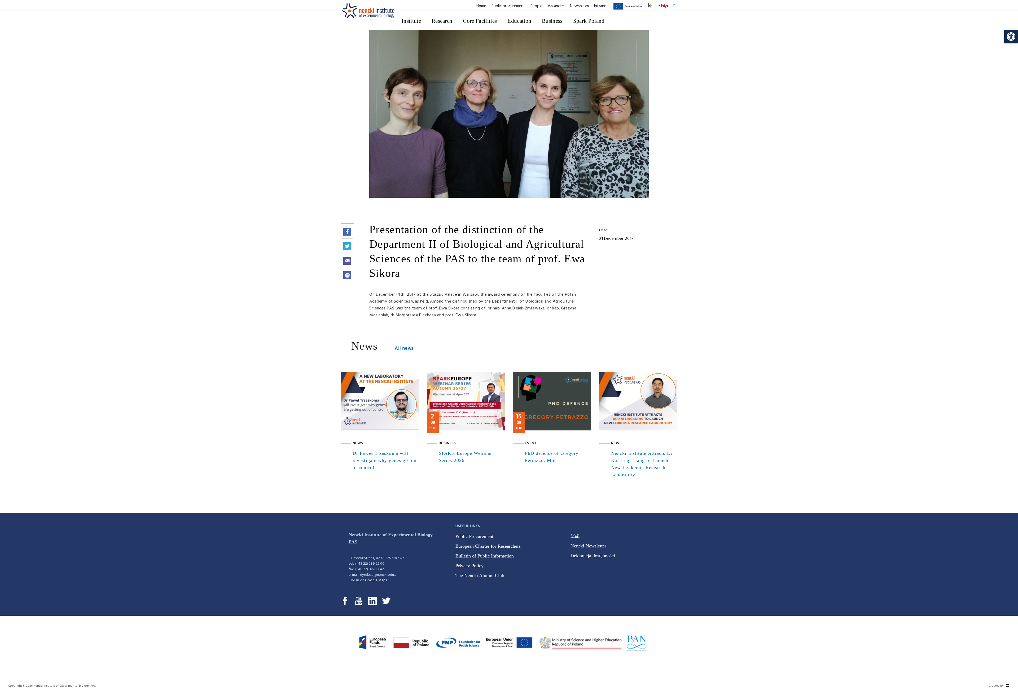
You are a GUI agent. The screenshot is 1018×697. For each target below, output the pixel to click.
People (536, 6)
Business (552, 21)
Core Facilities (480, 21)
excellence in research (652, 6)
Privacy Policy (469, 565)
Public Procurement (474, 536)
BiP (663, 9)
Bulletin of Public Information (484, 556)
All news (404, 348)
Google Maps (376, 580)
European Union (627, 9)
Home (481, 6)
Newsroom (579, 6)
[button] (1011, 36)
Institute (411, 21)
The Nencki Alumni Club (479, 575)
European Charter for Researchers (488, 546)
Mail (575, 536)
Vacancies (556, 6)
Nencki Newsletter (588, 545)
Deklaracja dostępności (593, 555)
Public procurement (508, 6)
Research (442, 21)
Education (519, 21)
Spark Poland (589, 21)
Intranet (601, 6)
